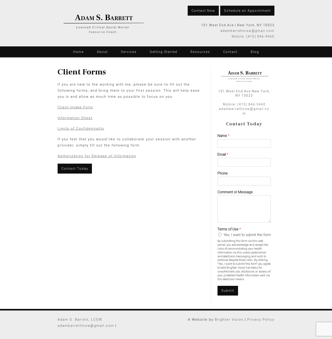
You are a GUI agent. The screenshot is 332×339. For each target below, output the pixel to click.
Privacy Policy (260, 320)
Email (222, 154)
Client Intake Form (75, 107)
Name (223, 136)
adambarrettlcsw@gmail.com (247, 31)
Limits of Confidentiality (81, 129)
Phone (222, 173)
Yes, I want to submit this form (247, 235)
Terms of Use (229, 229)
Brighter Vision (229, 320)
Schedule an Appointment (247, 10)
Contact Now (203, 10)
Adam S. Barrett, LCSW (80, 320)
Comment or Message (235, 192)
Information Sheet (75, 118)
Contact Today (74, 168)
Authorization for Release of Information (97, 156)
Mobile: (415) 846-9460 (253, 36)
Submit (227, 290)
